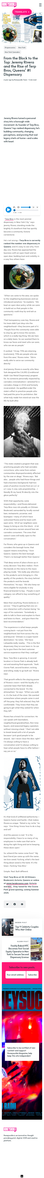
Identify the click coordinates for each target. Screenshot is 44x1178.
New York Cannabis (12, 52)
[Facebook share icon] (14, 904)
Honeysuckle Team (20, 80)
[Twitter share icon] (7, 904)
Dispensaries (10, 47)
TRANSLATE (22, 12)
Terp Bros (9, 219)
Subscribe (32, 974)
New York (21, 47)
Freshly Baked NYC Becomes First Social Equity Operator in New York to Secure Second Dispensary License (17, 951)
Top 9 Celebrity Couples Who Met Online (27, 928)
